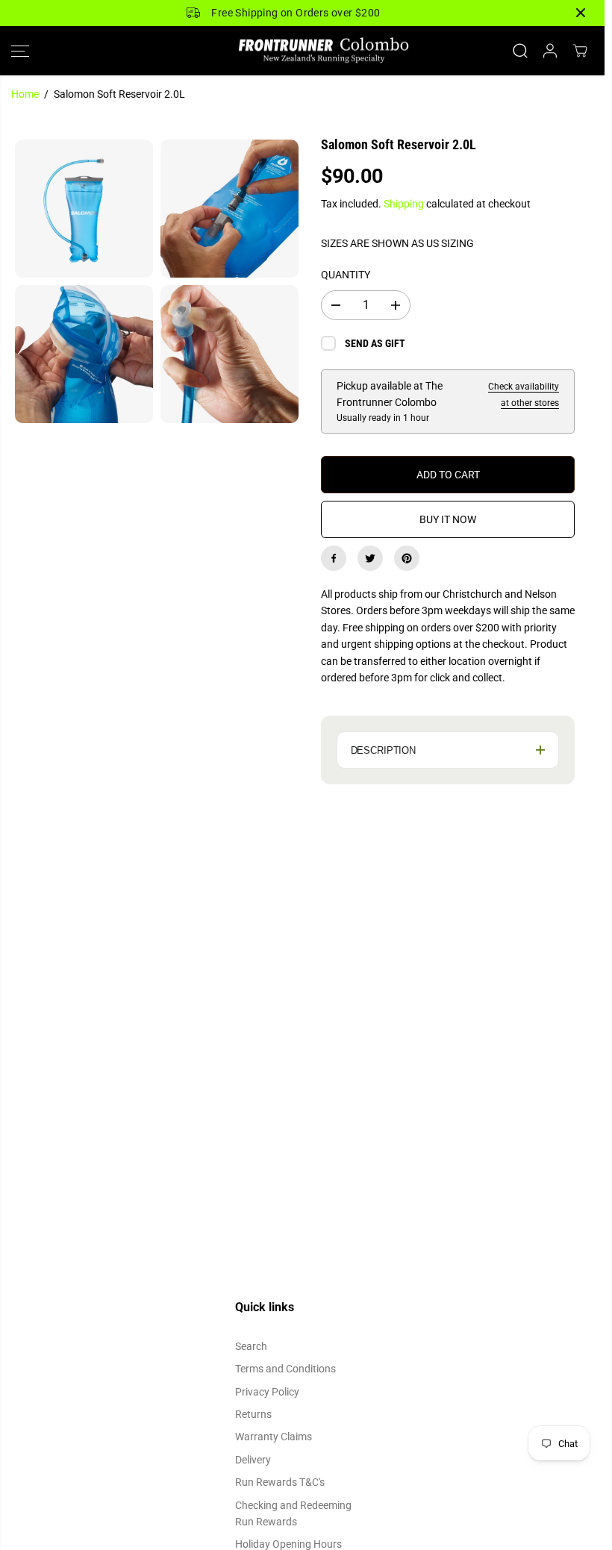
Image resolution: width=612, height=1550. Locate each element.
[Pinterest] (406, 558)
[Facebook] (333, 558)
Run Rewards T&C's (280, 1482)
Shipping (404, 204)
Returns (253, 1414)
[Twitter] (370, 558)
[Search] (520, 50)
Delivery (253, 1460)
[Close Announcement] (580, 12)
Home (25, 94)
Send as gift (375, 343)
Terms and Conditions (285, 1369)
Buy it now (447, 519)
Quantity (345, 275)
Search (251, 1346)
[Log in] (550, 50)
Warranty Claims (273, 1437)
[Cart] (579, 50)
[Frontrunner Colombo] (302, 51)
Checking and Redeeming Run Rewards (293, 1513)
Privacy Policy (267, 1392)
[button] (20, 51)
